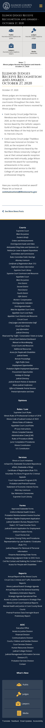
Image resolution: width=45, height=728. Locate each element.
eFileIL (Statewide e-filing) (22, 467)
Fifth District (22, 296)
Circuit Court (22, 319)
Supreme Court (22, 231)
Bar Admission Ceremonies (22, 493)
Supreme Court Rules (22, 412)
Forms (22, 505)
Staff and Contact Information (22, 267)
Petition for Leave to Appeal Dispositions (22, 250)
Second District (22, 286)
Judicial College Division (22, 651)
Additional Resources (22, 349)
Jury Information (22, 329)
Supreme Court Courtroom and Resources (22, 273)
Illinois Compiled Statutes (22, 432)
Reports (22, 573)
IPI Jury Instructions (22, 429)
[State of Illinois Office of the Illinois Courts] (17, 6)
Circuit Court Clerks (22, 326)
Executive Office (22, 628)
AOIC (22, 624)
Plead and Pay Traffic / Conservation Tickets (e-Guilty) (22, 336)
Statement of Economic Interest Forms (22, 487)
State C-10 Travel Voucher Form (23, 525)
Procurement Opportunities (22, 372)
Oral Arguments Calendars (22, 303)
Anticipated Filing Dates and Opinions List (22, 247)
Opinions (22, 400)
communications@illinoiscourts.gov (19, 192)
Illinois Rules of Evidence (23, 422)
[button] (40, 5)
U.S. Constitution (22, 448)
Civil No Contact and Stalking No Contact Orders (22, 561)
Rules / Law (22, 409)
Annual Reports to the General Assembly (22, 589)
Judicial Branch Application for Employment (22, 528)
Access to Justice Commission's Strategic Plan (22, 599)
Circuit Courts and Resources (22, 345)
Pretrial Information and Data (22, 391)
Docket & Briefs (22, 237)
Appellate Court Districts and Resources (22, 316)
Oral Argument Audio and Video (22, 244)
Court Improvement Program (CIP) (22, 480)
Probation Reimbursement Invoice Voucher (22, 515)
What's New (22, 673)
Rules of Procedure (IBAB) (22, 438)
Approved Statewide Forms (23, 509)
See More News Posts (14, 211)
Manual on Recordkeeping (22, 342)
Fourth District (22, 293)
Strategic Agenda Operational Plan (22, 596)
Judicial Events (22, 355)
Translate (6, 721)
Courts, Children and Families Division (22, 641)
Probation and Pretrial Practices (23, 483)
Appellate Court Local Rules (22, 313)
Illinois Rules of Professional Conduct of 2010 (22, 415)
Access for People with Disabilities (22, 352)
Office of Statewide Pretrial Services (22, 388)
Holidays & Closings (22, 375)
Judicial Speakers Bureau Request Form (22, 522)
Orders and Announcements (22, 240)
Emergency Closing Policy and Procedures (22, 538)
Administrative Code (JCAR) (22, 435)
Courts (22, 227)
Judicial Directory (22, 332)
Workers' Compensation (22, 300)
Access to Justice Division (22, 631)
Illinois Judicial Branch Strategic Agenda (22, 586)
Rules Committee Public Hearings (22, 257)
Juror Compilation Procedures (22, 442)
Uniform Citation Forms (22, 531)
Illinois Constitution (23, 445)
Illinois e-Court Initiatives (22, 460)
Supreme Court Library (22, 270)
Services (23, 457)
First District (22, 283)
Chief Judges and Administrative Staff (22, 322)
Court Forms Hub (22, 535)
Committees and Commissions (22, 254)
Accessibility (38, 721)
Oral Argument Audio (23, 306)
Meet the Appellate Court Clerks (22, 309)
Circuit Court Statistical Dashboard (23, 339)
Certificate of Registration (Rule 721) (22, 263)
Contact (22, 664)
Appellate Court (22, 277)
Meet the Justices (22, 234)
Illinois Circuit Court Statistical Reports (22, 603)
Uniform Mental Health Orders (22, 512)
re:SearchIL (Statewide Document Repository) (22, 464)
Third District (22, 290)
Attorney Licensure (22, 260)
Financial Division (23, 634)
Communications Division (22, 638)
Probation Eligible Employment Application (22, 368)
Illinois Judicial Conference (22, 385)
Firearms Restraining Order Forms (22, 554)
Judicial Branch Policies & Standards (22, 382)
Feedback (15, 721)
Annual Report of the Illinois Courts (22, 576)
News (21, 62)
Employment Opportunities (22, 365)
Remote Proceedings (22, 359)
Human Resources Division (23, 647)
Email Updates (26, 721)
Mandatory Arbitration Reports (22, 593)
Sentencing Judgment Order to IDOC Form (22, 558)
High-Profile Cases (22, 362)
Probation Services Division (22, 661)
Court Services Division (22, 644)
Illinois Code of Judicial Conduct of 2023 (23, 419)
